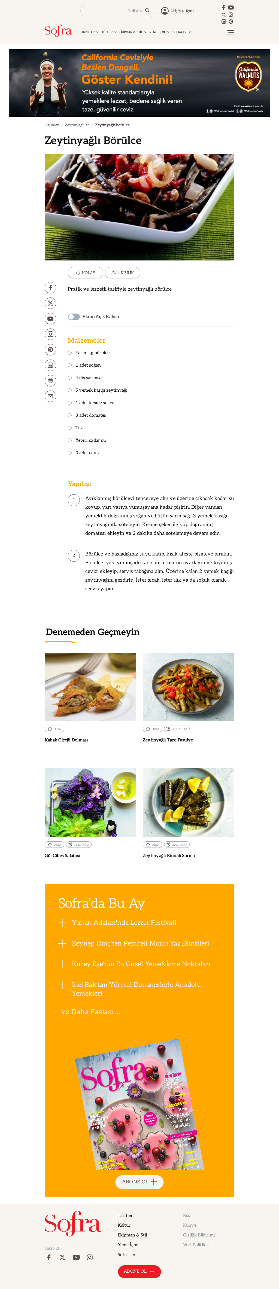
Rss (186, 1215)
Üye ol (191, 11)
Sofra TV (127, 1254)
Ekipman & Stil (132, 1235)
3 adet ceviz (87, 453)
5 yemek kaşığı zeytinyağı (101, 390)
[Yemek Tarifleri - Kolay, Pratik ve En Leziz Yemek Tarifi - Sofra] (58, 31)
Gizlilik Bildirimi (199, 1235)
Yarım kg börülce (92, 353)
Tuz (79, 428)
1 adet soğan (88, 365)
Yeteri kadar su (90, 440)
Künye (189, 1225)
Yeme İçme (129, 1245)
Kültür (124, 1225)
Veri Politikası (197, 1245)
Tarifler (125, 1215)
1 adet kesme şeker (94, 403)
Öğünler (52, 125)
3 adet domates (90, 415)
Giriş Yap (177, 11)
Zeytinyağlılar (77, 125)
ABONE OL (135, 1182)
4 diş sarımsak (89, 378)
